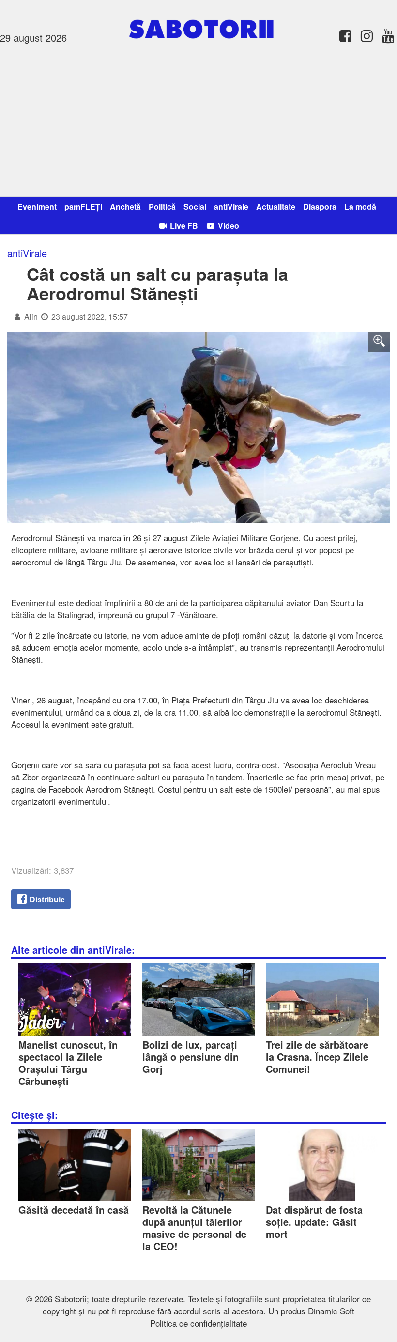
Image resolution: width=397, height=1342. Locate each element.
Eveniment (37, 206)
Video (227, 225)
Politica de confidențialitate (198, 1323)
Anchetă (125, 206)
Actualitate (275, 206)
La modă (360, 206)
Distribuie (46, 900)
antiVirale (231, 206)
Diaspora (319, 206)
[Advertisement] (198, 118)
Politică (162, 206)
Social (194, 206)
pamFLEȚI (83, 206)
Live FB (183, 225)
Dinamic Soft (331, 1311)
